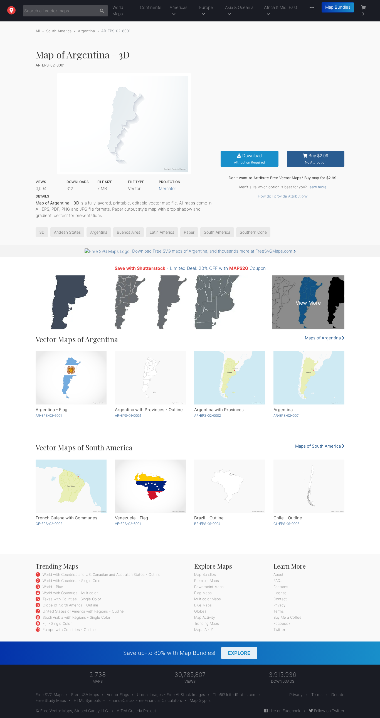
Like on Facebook (284, 710)
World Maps (117, 10)
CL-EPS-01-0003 (286, 524)
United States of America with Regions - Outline (82, 611)
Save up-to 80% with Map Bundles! (186, 653)
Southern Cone (253, 232)
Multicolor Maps (207, 599)
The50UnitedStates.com (234, 694)
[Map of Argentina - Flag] (71, 377)
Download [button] (249, 158)
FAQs (277, 580)
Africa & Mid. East (280, 7)
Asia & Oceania (239, 7)
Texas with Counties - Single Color (71, 599)
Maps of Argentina (323, 338)
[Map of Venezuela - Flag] (150, 486)
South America (58, 31)
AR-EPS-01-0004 (128, 415)
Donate (337, 694)
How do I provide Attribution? (282, 196)
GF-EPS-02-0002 (49, 524)
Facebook (281, 623)
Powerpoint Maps (209, 586)
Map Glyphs (200, 700)
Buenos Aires (128, 232)
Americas (178, 7)
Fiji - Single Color (56, 623)
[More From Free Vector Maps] (311, 8)
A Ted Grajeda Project (136, 710)
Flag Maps (203, 593)
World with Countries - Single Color (71, 580)
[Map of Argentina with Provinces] (229, 377)
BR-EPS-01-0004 (207, 524)
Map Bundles (338, 7)
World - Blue (52, 586)
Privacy (279, 605)
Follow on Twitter (328, 710)
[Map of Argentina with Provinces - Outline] (150, 377)
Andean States (67, 232)
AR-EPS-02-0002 (207, 415)
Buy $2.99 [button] (317, 158)
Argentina (86, 31)
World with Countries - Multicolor (69, 593)
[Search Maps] (100, 10)
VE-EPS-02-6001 (128, 524)
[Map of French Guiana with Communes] (71, 486)
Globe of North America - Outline (69, 605)
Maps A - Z (203, 629)
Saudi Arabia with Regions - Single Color (75, 617)
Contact (280, 599)
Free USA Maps (85, 694)
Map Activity (204, 617)
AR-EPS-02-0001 (286, 415)
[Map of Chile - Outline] (308, 486)
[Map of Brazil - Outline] (229, 486)
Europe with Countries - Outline (68, 629)
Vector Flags (118, 694)
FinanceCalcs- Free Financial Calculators (145, 700)
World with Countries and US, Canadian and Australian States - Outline (101, 574)
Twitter (279, 629)
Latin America (162, 232)
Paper (189, 232)
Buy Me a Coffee (287, 617)
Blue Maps (203, 605)
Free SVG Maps (49, 694)
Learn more (317, 187)
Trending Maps (206, 623)
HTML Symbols (87, 700)
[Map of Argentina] (308, 377)
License (280, 593)
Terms (278, 611)
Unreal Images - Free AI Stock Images (171, 694)
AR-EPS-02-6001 (49, 415)
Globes (200, 611)
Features (280, 586)
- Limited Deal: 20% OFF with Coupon (190, 268)
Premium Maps (206, 580)
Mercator (167, 188)
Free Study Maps (51, 700)
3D (42, 232)
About (278, 574)
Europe (206, 7)
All (38, 31)
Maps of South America (318, 446)
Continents (150, 7)
